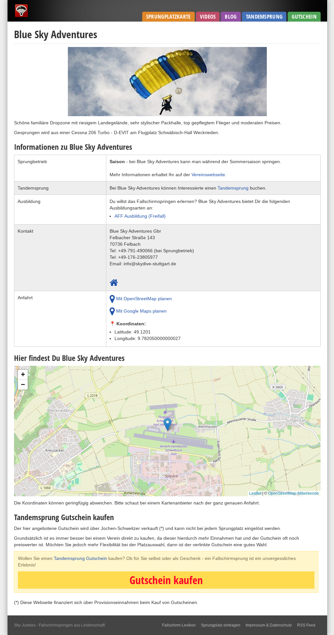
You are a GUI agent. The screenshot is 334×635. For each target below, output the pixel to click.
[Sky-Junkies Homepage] (21, 16)
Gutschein (304, 16)
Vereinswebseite (208, 174)
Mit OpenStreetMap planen (143, 298)
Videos (208, 16)
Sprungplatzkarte (168, 16)
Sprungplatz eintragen (220, 625)
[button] (167, 426)
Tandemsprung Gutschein (80, 558)
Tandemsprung (264, 16)
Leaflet (255, 493)
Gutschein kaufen (166, 580)
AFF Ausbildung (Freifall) (140, 216)
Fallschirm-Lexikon (179, 625)
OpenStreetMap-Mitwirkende (293, 493)
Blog (230, 16)
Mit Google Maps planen (141, 311)
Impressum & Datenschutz (269, 625)
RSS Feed (306, 625)
